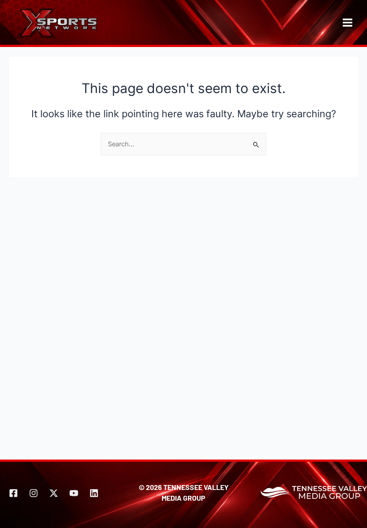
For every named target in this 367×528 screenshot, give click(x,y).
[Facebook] (13, 493)
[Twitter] (53, 493)
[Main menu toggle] (347, 22)
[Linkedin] (94, 493)
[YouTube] (73, 493)
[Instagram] (33, 493)
